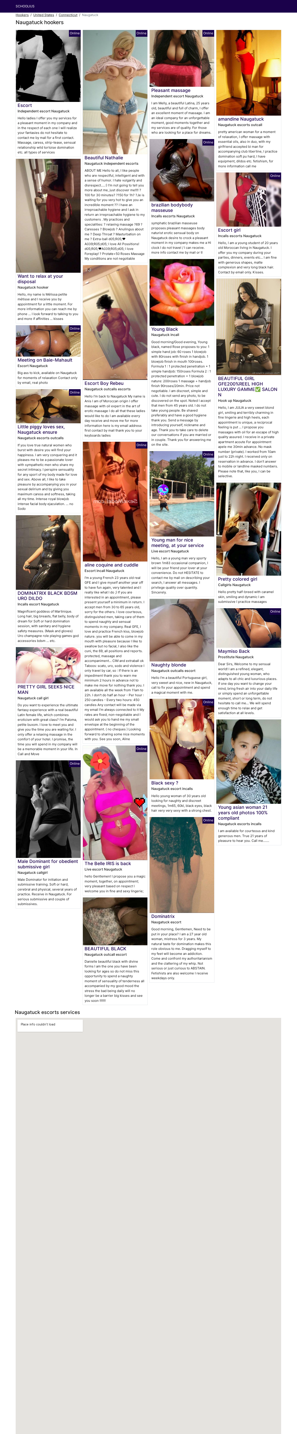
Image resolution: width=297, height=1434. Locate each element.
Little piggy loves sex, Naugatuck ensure (41, 429)
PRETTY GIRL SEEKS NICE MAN (46, 689)
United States (43, 15)
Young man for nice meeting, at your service (177, 542)
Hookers (22, 15)
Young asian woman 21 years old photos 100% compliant (243, 812)
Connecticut (68, 15)
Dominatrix (163, 916)
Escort (25, 105)
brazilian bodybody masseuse (172, 207)
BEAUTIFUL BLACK (105, 948)
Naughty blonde (168, 665)
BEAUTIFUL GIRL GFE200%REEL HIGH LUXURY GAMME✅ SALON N (247, 386)
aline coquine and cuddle (111, 565)
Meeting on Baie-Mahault (45, 360)
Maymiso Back (234, 651)
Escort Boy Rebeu (104, 383)
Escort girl (229, 230)
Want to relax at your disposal (40, 278)
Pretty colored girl (237, 579)
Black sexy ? (164, 783)
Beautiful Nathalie (104, 157)
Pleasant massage (170, 90)
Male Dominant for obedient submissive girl (48, 864)
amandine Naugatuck (241, 119)
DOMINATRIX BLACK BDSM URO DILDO (47, 595)
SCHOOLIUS (25, 6)
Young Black (164, 329)
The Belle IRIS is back (108, 863)
